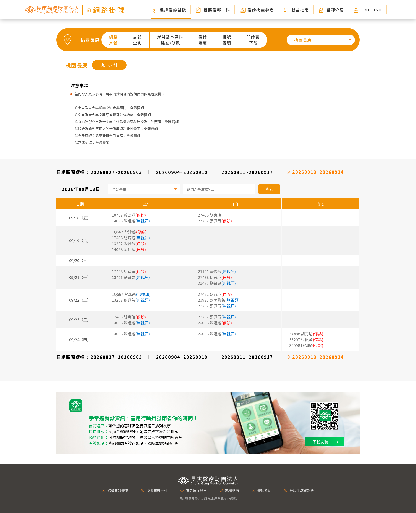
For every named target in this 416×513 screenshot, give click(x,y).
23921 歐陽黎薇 (219, 300)
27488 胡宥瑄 (209, 215)
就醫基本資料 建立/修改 (170, 39)
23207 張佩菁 (217, 306)
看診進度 (202, 39)
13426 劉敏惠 (131, 277)
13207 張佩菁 (131, 300)
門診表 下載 (253, 39)
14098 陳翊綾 (131, 221)
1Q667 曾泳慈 (131, 294)
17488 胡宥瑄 (131, 237)
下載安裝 (320, 441)
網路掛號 (113, 39)
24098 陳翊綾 (217, 333)
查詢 (269, 189)
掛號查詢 (137, 39)
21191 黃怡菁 (217, 271)
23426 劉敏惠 (217, 283)
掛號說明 (227, 39)
